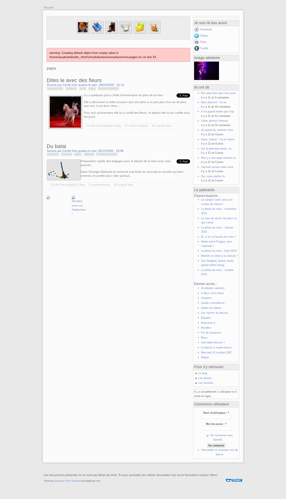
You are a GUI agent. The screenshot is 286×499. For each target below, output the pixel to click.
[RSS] (154, 32)
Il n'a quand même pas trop (217, 111)
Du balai (56, 146)
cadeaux (71, 88)
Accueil (48, 7)
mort (82, 88)
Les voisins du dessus (214, 312)
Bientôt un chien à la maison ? (219, 255)
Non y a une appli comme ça (218, 157)
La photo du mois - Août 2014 (219, 250)
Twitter (204, 35)
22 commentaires (136, 125)
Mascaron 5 (208, 322)
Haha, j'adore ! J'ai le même (217, 139)
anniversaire (55, 88)
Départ (205, 357)
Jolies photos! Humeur (214, 120)
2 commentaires (99, 184)
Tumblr (204, 48)
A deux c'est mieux (212, 293)
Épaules (206, 317)
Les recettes (205, 382)
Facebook (206, 29)
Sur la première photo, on (216, 148)
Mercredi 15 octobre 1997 (216, 352)
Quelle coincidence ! (213, 302)
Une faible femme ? (213, 342)
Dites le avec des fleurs (74, 80)
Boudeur (206, 327)
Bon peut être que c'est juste (218, 93)
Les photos (205, 378)
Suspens (206, 297)
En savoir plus (161, 125)
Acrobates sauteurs (213, 288)
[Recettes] (125, 32)
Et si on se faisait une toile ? (218, 236)
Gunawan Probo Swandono (68, 481)
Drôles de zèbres (211, 307)
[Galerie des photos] (111, 32)
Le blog (202, 373)
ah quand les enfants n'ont (217, 130)
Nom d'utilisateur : (216, 412)
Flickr (203, 42)
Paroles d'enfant (108, 88)
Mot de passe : (216, 424)
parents (89, 154)
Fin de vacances (211, 332)
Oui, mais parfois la (213, 176)
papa (92, 88)
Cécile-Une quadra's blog (103, 125)
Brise (204, 337)
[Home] (83, 32)
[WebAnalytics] (234, 485)
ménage (66, 154)
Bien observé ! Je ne (213, 102)
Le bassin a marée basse (216, 347)
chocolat (53, 154)
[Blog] (97, 32)
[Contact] (140, 32)
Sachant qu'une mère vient (217, 167)
